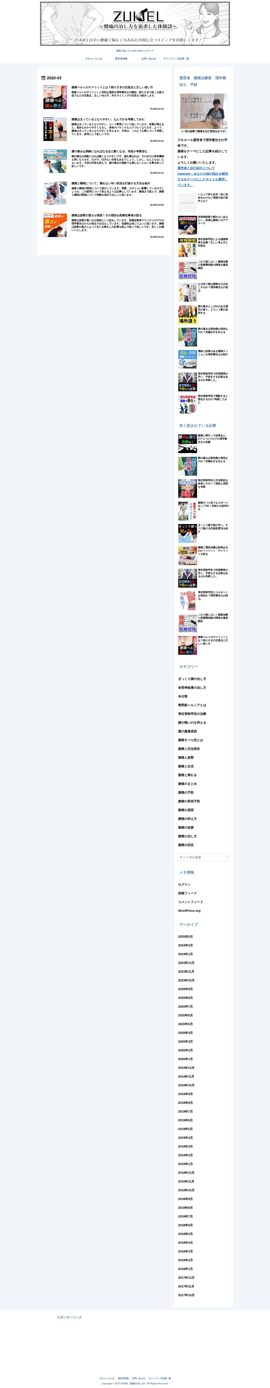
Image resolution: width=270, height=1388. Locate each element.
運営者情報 (123, 1378)
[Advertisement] (69, 1342)
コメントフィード (190, 902)
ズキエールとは (107, 1378)
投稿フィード (187, 893)
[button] (227, 857)
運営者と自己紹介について (196, 168)
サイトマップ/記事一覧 (159, 1378)
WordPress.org (189, 910)
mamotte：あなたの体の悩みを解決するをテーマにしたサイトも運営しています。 (203, 179)
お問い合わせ (138, 1378)
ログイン (184, 884)
